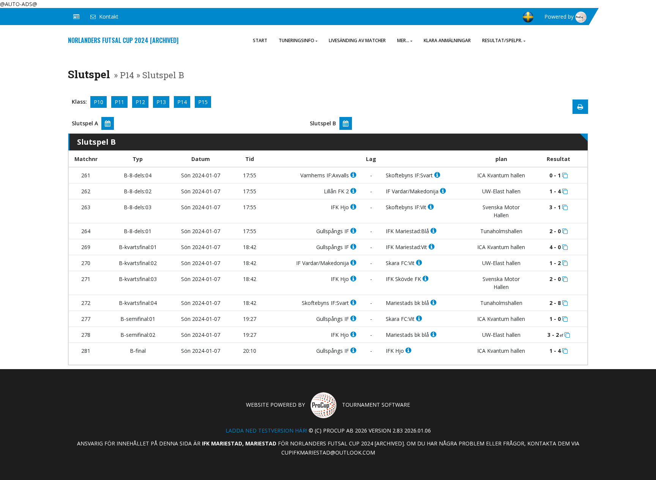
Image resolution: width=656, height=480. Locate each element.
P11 (119, 102)
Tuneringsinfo (296, 40)
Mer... (403, 40)
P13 (161, 102)
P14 (182, 102)
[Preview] (580, 106)
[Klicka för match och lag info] (565, 175)
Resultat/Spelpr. (502, 40)
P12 (140, 102)
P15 (203, 102)
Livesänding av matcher (357, 40)
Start (260, 40)
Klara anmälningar (447, 40)
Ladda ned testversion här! (266, 430)
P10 (98, 102)
